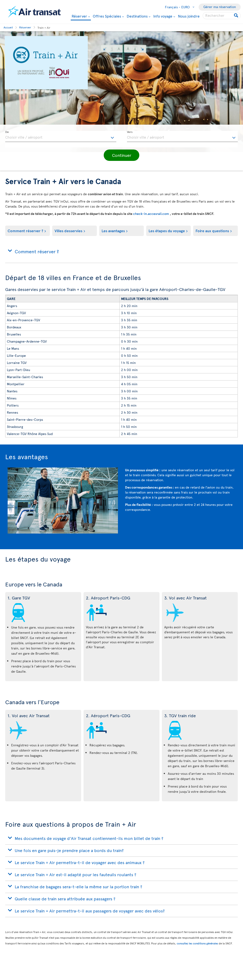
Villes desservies (68, 230)
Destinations (137, 16)
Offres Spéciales (107, 16)
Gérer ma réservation (219, 7)
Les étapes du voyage (167, 230)
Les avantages (113, 230)
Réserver (79, 16)
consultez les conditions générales (197, 943)
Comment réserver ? (25, 230)
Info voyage (162, 16)
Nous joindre (189, 15)
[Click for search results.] (236, 15)
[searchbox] (222, 15)
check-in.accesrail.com (151, 213)
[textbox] (60, 136)
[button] (121, 155)
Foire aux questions (212, 230)
